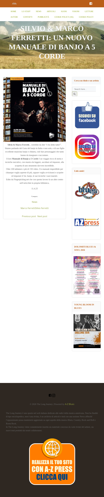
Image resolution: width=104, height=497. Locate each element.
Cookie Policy (86, 17)
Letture (89, 11)
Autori (14, 17)
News (38, 11)
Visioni (75, 11)
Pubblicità (43, 17)
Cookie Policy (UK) (64, 17)
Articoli (51, 11)
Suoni (64, 11)
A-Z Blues (69, 404)
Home (13, 11)
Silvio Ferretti (42, 208)
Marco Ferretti (28, 208)
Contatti (27, 17)
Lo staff (26, 11)
